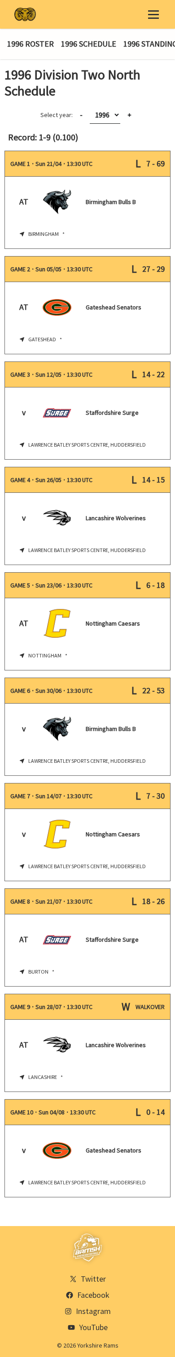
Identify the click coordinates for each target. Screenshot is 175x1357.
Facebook (93, 1295)
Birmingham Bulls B (111, 202)
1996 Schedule (88, 44)
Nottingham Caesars (113, 623)
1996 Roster (30, 44)
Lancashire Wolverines (116, 518)
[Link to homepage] (25, 14)
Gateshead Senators (113, 307)
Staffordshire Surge (112, 413)
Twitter (93, 1279)
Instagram (93, 1311)
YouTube (93, 1327)
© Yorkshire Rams (87, 1345)
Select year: (61, 114)
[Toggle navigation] (153, 14)
